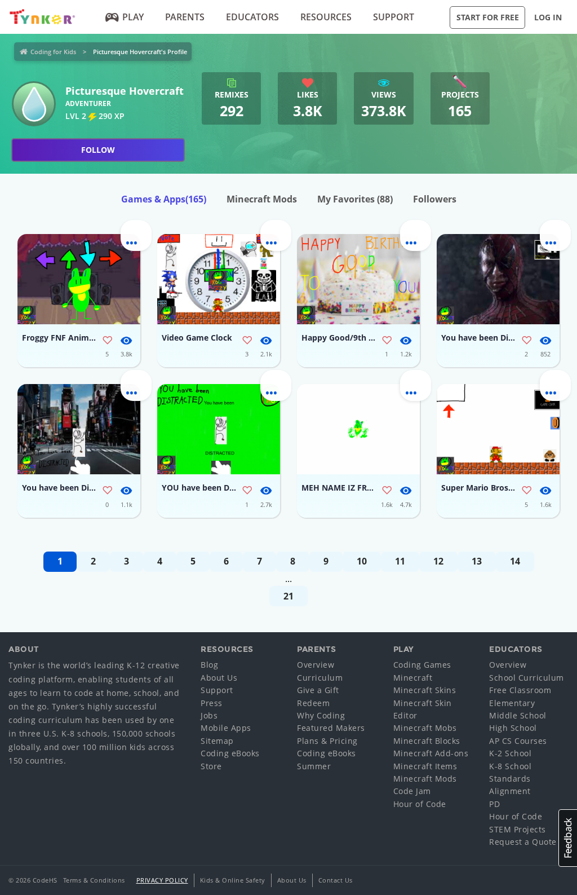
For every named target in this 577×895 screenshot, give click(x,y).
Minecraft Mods (262, 199)
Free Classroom (520, 690)
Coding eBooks (230, 753)
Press (212, 703)
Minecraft (413, 677)
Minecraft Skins (424, 690)
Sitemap (217, 740)
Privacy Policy (162, 880)
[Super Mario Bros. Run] (498, 429)
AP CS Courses (518, 740)
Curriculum (320, 677)
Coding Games (422, 664)
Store (211, 766)
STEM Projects (517, 829)
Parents (185, 17)
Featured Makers (331, 727)
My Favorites (355, 199)
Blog (209, 664)
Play (133, 17)
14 (515, 561)
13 (477, 561)
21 (288, 596)
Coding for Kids (53, 51)
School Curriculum (526, 677)
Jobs (209, 715)
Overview (315, 664)
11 (400, 561)
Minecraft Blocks (426, 740)
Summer (314, 766)
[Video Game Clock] (218, 279)
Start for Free (487, 17)
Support (393, 17)
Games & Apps (163, 199)
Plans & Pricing (327, 740)
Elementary (512, 703)
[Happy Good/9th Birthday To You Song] (358, 279)
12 (438, 561)
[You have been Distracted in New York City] (78, 429)
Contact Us (335, 880)
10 (362, 561)
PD (494, 804)
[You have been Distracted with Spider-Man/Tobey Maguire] (498, 279)
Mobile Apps (226, 727)
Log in (548, 17)
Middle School (518, 715)
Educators (252, 17)
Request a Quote (523, 841)
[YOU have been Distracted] (218, 429)
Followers (434, 199)
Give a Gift (318, 690)
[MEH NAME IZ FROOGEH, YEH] (358, 429)
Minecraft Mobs (425, 727)
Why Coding (321, 715)
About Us (219, 677)
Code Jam (412, 791)
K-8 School (510, 766)
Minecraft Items (425, 766)
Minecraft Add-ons (431, 753)
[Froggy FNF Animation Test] (78, 279)
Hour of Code (419, 804)
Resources (326, 17)
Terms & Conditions (94, 880)
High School (513, 727)
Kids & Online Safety (232, 880)
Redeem (313, 703)
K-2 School (510, 753)
